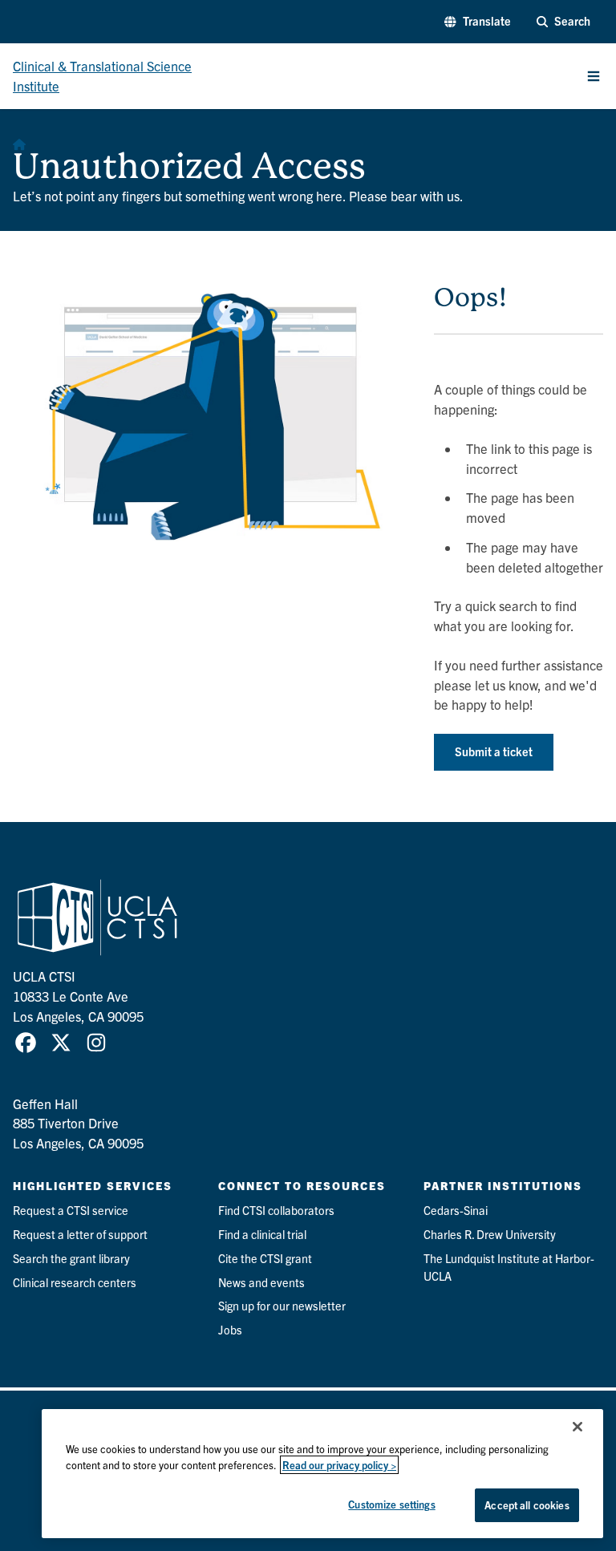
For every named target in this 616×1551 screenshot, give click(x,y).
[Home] (19, 141)
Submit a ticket (494, 751)
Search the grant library (71, 1258)
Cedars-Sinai (456, 1210)
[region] (322, 1473)
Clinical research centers (74, 1282)
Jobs (230, 1329)
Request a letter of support (80, 1234)
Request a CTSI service (70, 1210)
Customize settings (391, 1504)
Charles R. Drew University (490, 1234)
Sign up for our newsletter (282, 1305)
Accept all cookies (526, 1505)
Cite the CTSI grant (265, 1258)
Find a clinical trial (262, 1234)
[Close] (577, 1426)
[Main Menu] (593, 76)
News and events (261, 1282)
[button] (477, 21)
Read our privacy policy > (339, 1465)
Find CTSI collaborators (276, 1210)
